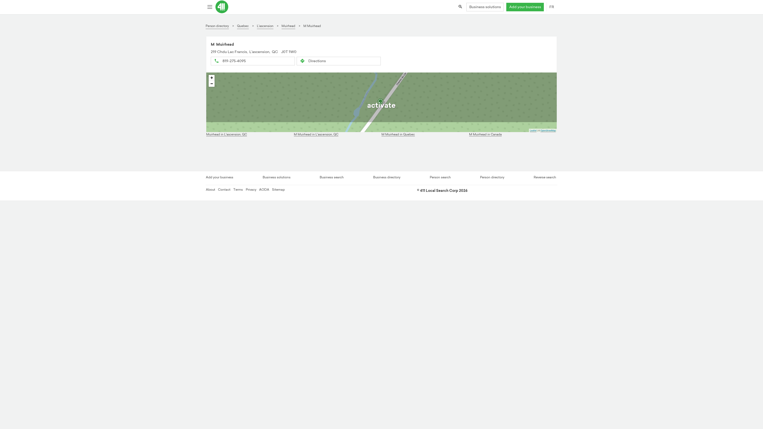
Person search (440, 177)
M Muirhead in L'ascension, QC (316, 134)
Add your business (525, 7)
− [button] (211, 83)
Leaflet (533, 130)
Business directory (386, 177)
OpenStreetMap (548, 130)
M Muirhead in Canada (485, 134)
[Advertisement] (329, 155)
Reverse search (545, 177)
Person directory (492, 177)
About (210, 189)
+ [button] (211, 77)
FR (551, 7)
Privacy (251, 189)
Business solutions (485, 7)
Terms (238, 189)
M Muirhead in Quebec (398, 134)
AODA (264, 189)
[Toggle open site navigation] (210, 7)
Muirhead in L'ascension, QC (226, 134)
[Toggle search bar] (461, 7)
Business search (332, 177)
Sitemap (278, 189)
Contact (224, 189)
